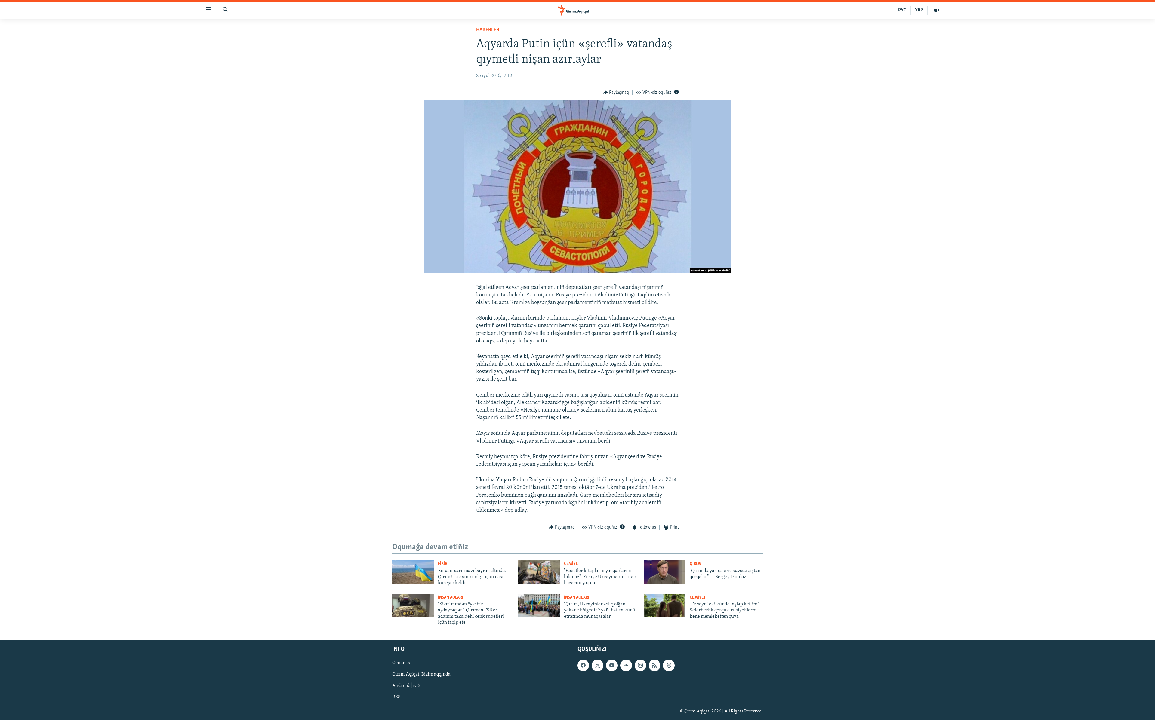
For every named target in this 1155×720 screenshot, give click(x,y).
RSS (396, 697)
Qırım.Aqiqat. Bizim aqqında (421, 674)
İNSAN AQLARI (450, 597)
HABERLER (487, 30)
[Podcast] (668, 665)
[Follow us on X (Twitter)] (597, 665)
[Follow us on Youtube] (612, 665)
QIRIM (695, 564)
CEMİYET (572, 564)
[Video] (937, 10)
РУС (902, 10)
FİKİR (442, 564)
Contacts (401, 662)
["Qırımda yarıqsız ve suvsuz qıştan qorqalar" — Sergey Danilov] (664, 572)
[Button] (616, 93)
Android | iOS (406, 685)
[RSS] (654, 665)
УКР (919, 10)
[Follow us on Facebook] (583, 665)
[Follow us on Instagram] (640, 665)
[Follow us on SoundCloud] (626, 665)
